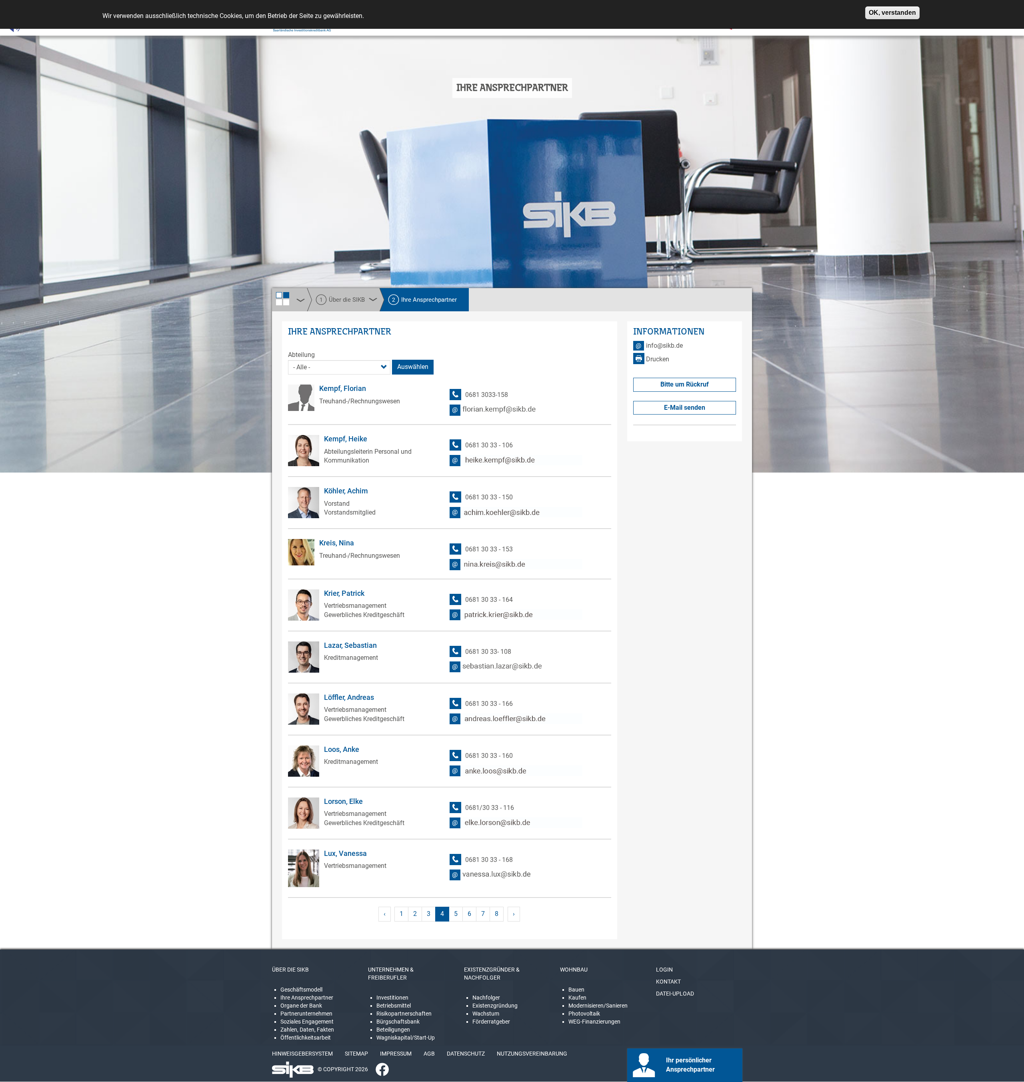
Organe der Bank (301, 1005)
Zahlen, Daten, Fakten (307, 1029)
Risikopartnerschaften (404, 1013)
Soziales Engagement (307, 1021)
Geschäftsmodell (301, 989)
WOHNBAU (574, 969)
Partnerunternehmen (306, 1013)
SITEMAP (356, 1053)
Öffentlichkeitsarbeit (305, 1037)
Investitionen (392, 997)
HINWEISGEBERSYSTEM (302, 1053)
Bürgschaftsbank (398, 1021)
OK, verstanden (892, 12)
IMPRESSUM (396, 1053)
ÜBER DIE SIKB (290, 969)
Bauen (576, 989)
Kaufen (577, 997)
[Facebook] (379, 1069)
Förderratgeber (491, 1021)
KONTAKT (668, 981)
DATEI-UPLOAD (675, 993)
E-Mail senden (684, 407)
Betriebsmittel (393, 1005)
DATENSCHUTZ (466, 1053)
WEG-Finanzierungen (594, 1021)
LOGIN (664, 969)
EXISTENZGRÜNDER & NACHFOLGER (492, 973)
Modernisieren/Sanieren (598, 1005)
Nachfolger (486, 997)
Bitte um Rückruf (684, 384)
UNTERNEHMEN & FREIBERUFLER (391, 973)
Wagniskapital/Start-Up (405, 1037)
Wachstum (485, 1013)
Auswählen (412, 367)
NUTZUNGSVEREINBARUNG (532, 1053)
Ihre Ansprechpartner (306, 997)
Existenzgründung (495, 1005)
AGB (429, 1053)
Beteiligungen (393, 1029)
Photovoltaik (584, 1013)
